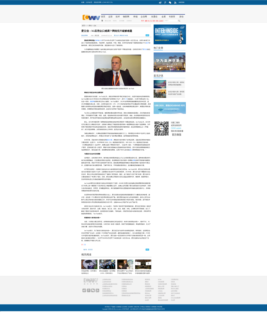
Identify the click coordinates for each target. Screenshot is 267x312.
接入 (131, 150)
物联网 (92, 101)
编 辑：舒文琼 (88, 249)
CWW (97, 40)
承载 (133, 160)
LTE (126, 99)
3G (101, 40)
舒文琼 (97, 35)
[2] (85, 244)
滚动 (90, 25)
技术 (147, 43)
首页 (83, 25)
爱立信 (145, 49)
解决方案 (109, 140)
